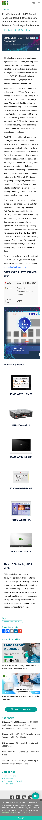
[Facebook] (12, 797)
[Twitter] (18, 797)
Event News (26, 30)
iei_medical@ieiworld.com (15, 267)
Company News (10, 776)
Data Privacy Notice (9, 812)
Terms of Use (26, 812)
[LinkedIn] (30, 797)
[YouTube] (24, 797)
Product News (9, 778)
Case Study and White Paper (15, 781)
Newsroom (6, 9)
